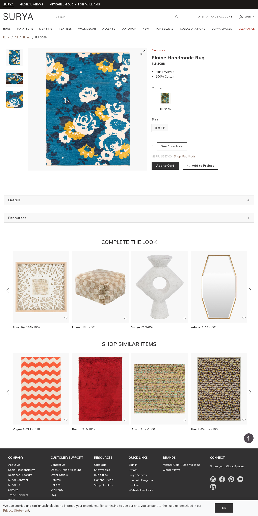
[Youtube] (240, 479)
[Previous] (7, 290)
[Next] (250, 290)
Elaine (26, 37)
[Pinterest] (231, 479)
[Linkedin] (213, 487)
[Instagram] (213, 479)
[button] (7, 28)
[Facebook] (222, 479)
